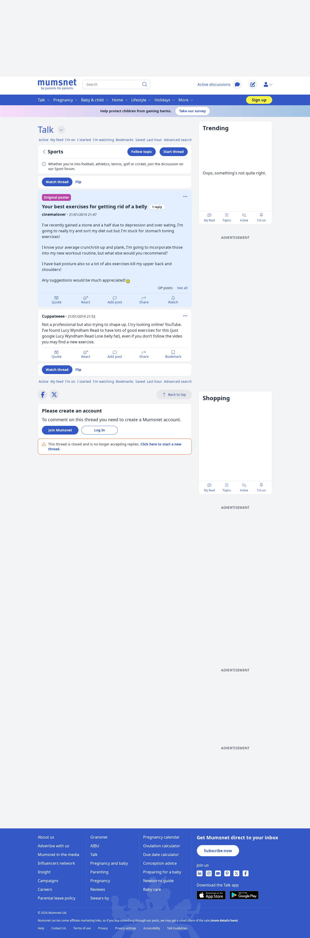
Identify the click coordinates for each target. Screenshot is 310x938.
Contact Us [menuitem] (59, 928)
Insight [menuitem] (44, 872)
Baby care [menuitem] (152, 889)
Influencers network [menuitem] (56, 863)
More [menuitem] (183, 100)
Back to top (177, 394)
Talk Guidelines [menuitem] (177, 928)
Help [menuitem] (41, 928)
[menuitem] (199, 873)
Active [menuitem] (43, 139)
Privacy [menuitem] (103, 928)
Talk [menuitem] (41, 100)
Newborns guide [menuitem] (158, 880)
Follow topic (141, 151)
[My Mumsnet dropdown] (268, 84)
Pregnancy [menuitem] (63, 100)
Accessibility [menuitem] (152, 928)
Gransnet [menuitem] (99, 837)
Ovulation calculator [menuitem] (161, 845)
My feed (209, 220)
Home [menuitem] (117, 100)
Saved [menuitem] (140, 139)
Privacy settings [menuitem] (126, 928)
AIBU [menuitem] (94, 845)
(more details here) (224, 920)
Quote (57, 302)
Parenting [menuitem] (99, 872)
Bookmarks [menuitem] (124, 139)
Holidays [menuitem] (162, 100)
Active (244, 220)
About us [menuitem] (46, 837)
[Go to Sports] (45, 152)
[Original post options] (185, 196)
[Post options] (185, 315)
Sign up (259, 100)
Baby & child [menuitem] (92, 100)
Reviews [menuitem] (97, 889)
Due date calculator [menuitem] (161, 854)
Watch (173, 302)
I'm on (261, 220)
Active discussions (214, 84)
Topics (227, 220)
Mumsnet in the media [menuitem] (58, 854)
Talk (46, 129)
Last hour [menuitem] (154, 139)
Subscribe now (218, 850)
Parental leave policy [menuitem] (56, 898)
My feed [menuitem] (56, 139)
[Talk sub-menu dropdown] (61, 130)
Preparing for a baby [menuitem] (162, 872)
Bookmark (173, 356)
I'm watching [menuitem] (103, 139)
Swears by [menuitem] (99, 898)
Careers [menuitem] (45, 889)
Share (144, 302)
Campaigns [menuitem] (48, 880)
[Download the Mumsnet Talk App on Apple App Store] (211, 895)
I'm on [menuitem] (70, 139)
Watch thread (57, 182)
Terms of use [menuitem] (82, 928)
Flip (78, 182)
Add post (115, 302)
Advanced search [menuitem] (178, 139)
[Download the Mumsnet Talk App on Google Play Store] (244, 895)
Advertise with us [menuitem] (53, 845)
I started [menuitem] (84, 139)
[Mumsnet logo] (57, 84)
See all (182, 287)
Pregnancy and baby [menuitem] (109, 863)
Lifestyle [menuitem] (138, 100)
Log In (99, 430)
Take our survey (192, 111)
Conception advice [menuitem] (160, 863)
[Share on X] (54, 394)
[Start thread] (253, 84)
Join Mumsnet (60, 430)
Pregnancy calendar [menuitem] (161, 837)
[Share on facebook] (42, 394)
